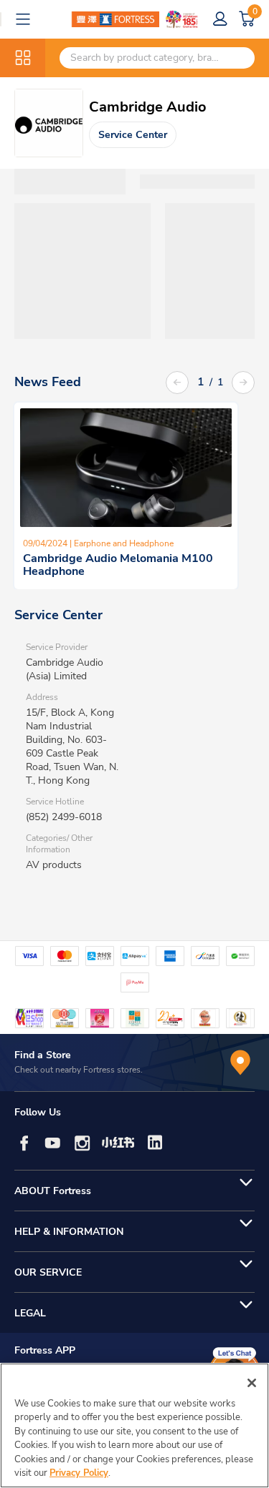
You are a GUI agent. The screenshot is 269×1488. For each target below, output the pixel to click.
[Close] (252, 1383)
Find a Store (42, 1055)
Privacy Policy (78, 1473)
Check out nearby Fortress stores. (78, 1069)
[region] (134, 1425)
